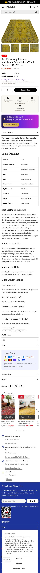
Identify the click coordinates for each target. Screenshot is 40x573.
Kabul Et (19, 558)
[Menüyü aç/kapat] (2, 7)
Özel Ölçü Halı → (20, 331)
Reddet (19, 563)
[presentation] (3, 411)
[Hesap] (34, 7)
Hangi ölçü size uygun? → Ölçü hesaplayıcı (13, 80)
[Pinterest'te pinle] (21, 386)
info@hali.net (10, 475)
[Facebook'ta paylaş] (10, 386)
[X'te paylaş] (16, 386)
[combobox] (20, 12)
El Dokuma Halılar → (8, 331)
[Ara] (36, 12)
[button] (2, 2)
